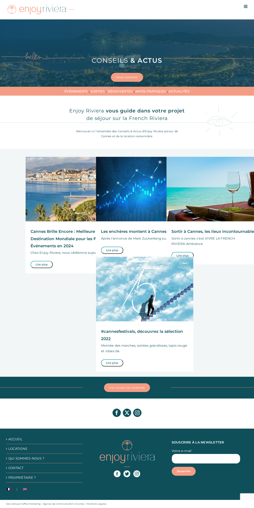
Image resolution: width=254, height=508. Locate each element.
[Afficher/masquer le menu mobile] (246, 6)
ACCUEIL (15, 439)
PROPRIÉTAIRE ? (22, 477)
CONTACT (16, 468)
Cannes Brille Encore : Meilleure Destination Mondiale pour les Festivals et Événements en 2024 (73, 238)
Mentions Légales (96, 503)
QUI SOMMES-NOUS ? (26, 458)
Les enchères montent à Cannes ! (135, 231)
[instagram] (137, 413)
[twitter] (127, 413)
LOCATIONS (17, 449)
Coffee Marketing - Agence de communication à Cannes (53, 503)
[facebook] (117, 413)
